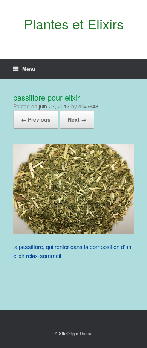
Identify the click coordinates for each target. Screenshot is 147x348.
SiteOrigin (68, 333)
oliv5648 (88, 106)
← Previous (36, 119)
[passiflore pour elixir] (73, 232)
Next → (77, 119)
